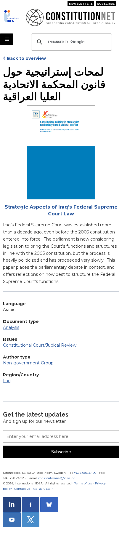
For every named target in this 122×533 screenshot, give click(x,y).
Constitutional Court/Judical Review (39, 345)
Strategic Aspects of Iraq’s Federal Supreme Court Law (61, 210)
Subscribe (106, 3)
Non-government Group (28, 363)
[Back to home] (12, 16)
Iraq (7, 380)
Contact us (22, 489)
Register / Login (43, 488)
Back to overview (26, 58)
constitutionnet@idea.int (56, 478)
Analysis (11, 327)
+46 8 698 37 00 (85, 473)
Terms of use (83, 483)
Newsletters (81, 3)
